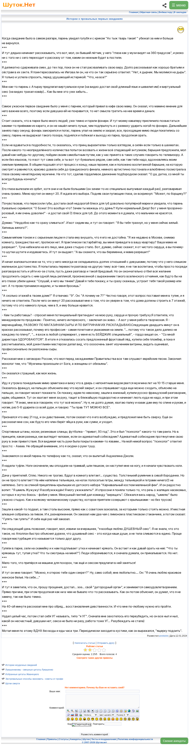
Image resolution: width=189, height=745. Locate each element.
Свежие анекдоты (174, 740)
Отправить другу (105, 643)
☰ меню (179, 5)
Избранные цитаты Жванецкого (22, 674)
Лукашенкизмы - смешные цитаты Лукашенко (29, 669)
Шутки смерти (12, 683)
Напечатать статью (85, 643)
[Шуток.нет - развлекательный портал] (19, 8)
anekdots (163, 636)
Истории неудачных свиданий (21, 665)
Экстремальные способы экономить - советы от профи (34, 678)
